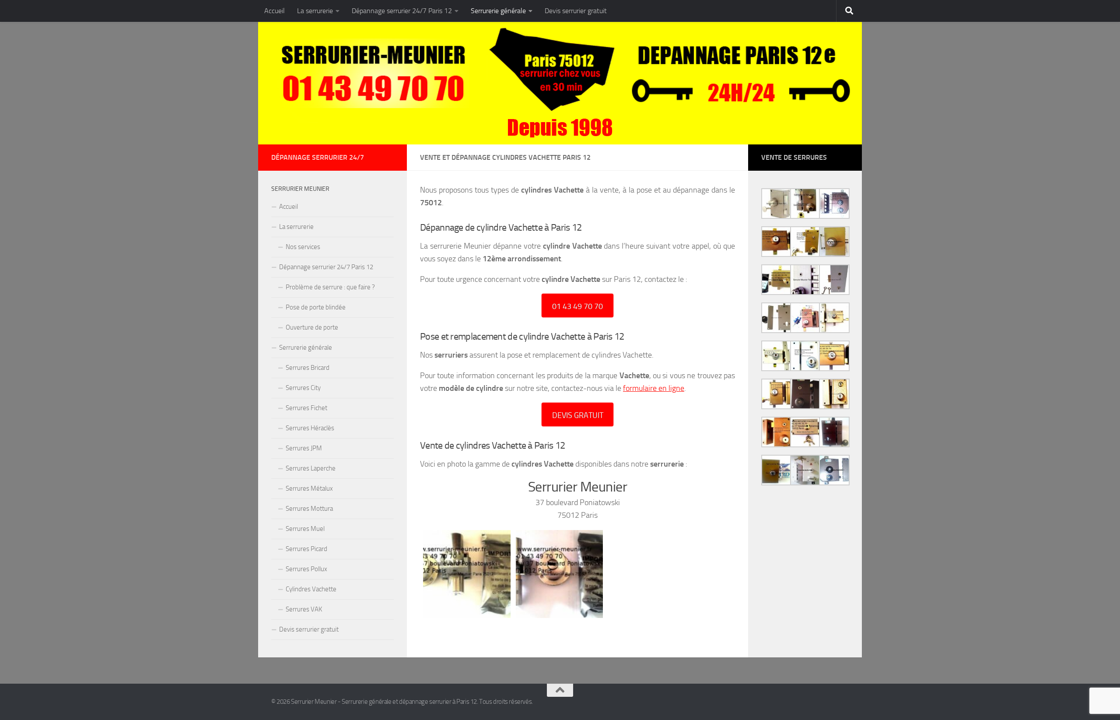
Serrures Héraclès (310, 428)
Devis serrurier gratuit (576, 11)
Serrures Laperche (311, 468)
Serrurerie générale (498, 11)
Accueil (274, 11)
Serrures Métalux (309, 488)
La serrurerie (315, 11)
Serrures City (303, 388)
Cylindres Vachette (311, 589)
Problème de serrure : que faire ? (330, 287)
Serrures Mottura (309, 509)
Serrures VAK (304, 609)
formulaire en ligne (653, 388)
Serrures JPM (304, 448)
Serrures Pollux (306, 569)
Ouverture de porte (312, 327)
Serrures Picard (306, 549)
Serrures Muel (305, 529)
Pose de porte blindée (316, 307)
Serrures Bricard (307, 368)
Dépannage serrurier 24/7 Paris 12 (402, 11)
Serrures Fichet (306, 408)
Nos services (303, 247)
